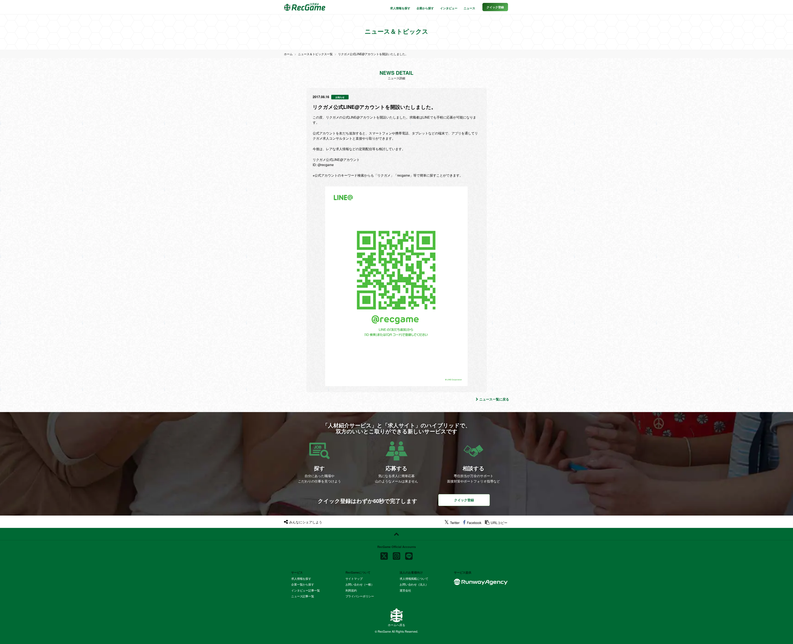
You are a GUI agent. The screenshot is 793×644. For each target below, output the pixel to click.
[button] (495, 7)
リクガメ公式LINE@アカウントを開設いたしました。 (373, 54)
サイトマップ (354, 578)
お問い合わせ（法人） (414, 584)
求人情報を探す (400, 8)
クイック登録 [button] (464, 500)
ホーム (288, 54)
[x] (384, 554)
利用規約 (351, 590)
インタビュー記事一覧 (305, 590)
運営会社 (405, 590)
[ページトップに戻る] (396, 534)
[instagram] (396, 554)
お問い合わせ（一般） (359, 584)
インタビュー (448, 8)
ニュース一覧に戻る (494, 399)
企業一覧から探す (302, 584)
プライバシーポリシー (359, 596)
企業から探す (425, 8)
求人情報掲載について (414, 578)
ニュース (469, 8)
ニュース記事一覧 (302, 596)
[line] (409, 554)
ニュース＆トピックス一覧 (315, 54)
